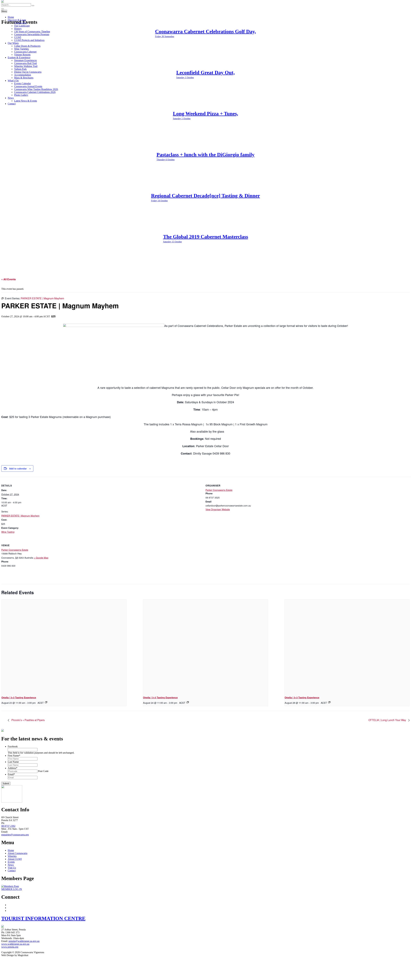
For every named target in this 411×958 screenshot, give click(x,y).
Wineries (12, 856)
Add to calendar (18, 468)
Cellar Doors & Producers (27, 46)
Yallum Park (20, 69)
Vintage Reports (22, 54)
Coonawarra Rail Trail (25, 63)
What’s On (13, 80)
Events (11, 862)
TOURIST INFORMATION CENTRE (43, 918)
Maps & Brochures (23, 77)
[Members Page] (10, 886)
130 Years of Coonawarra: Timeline (32, 31)
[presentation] (63, 646)
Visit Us (12, 867)
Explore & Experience (19, 57)
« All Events (8, 279)
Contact (12, 103)
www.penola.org (9, 946)
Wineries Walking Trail (25, 66)
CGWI (17, 37)
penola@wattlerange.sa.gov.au (24, 941)
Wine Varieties (21, 48)
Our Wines (13, 43)
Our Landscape (22, 25)
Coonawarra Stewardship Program (31, 34)
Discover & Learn (17, 20)
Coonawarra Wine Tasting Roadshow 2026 (36, 89)
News (11, 98)
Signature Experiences (25, 60)
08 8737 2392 (8, 826)
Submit (6, 783)
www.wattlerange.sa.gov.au (15, 944)
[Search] (33, 5)
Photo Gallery (21, 95)
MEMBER (11, 889)
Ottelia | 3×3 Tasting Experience (18, 697)
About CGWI (15, 859)
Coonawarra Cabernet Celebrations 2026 (35, 92)
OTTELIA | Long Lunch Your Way (387, 720)
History (18, 28)
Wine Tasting (7, 531)
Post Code (43, 771)
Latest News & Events (25, 100)
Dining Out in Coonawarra (27, 72)
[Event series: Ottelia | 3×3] (46, 702)
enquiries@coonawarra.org (15, 834)
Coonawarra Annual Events (28, 86)
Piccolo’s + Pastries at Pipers (28, 720)
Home (11, 17)
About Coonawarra (17, 853)
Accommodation (22, 74)
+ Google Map (41, 557)
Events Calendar (22, 83)
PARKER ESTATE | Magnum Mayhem (20, 515)
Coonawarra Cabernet (25, 51)
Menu (4, 11)
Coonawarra (20, 22)
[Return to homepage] (2, 1)
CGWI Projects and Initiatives (29, 40)
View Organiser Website (218, 509)
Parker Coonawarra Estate (219, 490)
